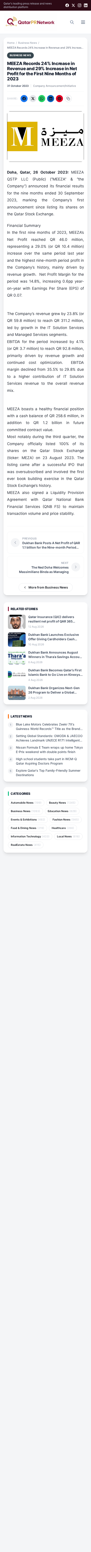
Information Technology (30, 836)
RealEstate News (26, 844)
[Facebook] (67, 5)
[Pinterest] (59, 98)
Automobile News (26, 802)
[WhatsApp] (41, 98)
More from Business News (48, 587)
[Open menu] (83, 22)
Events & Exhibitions (28, 819)
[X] (73, 5)
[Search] (72, 22)
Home (11, 42)
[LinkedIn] (85, 5)
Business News (27, 42)
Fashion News (66, 819)
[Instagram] (79, 5)
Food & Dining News (27, 828)
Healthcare (63, 828)
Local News (68, 836)
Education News (62, 811)
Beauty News (62, 802)
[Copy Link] (68, 98)
